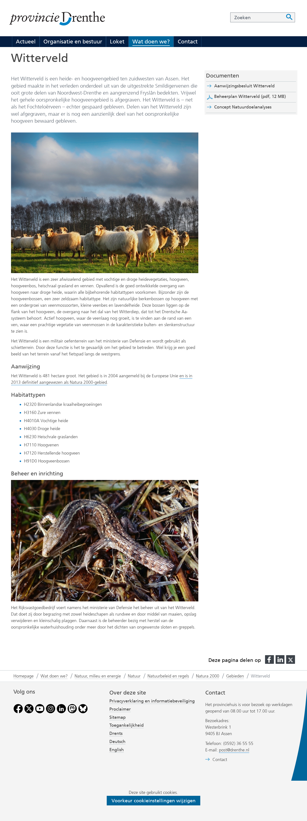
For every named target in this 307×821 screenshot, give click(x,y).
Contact (188, 41)
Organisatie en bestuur (72, 41)
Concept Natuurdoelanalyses (243, 107)
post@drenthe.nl (234, 750)
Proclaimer (120, 709)
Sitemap (117, 717)
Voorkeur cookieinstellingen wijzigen (153, 800)
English (116, 749)
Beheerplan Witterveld (250, 96)
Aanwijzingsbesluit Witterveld (252, 86)
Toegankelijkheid (126, 725)
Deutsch (117, 741)
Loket (117, 41)
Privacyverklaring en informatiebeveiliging (152, 701)
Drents (116, 733)
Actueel (25, 41)
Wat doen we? (151, 41)
